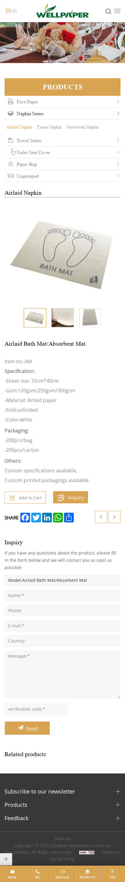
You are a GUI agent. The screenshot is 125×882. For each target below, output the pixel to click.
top (113, 877)
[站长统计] (86, 852)
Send (32, 728)
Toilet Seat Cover (33, 152)
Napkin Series (30, 113)
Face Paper (27, 101)
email (12, 877)
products (87, 877)
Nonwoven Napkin (82, 127)
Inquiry (76, 497)
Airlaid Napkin (19, 127)
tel (37, 877)
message (62, 877)
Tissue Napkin (49, 127)
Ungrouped (28, 176)
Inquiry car (14, 10)
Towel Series (29, 140)
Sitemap (62, 838)
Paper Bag (27, 164)
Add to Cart (30, 498)
